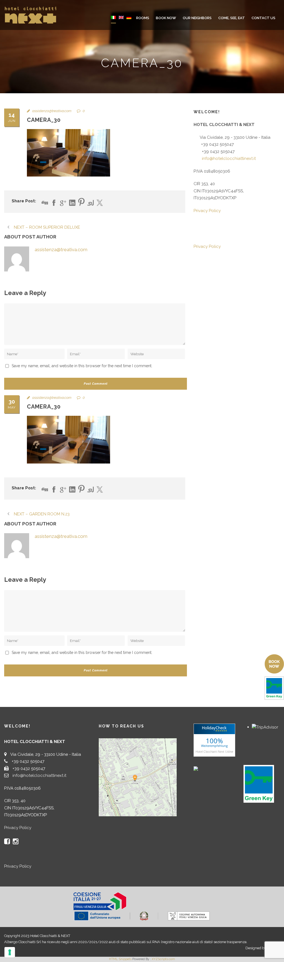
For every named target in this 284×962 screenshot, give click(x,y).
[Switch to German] (129, 21)
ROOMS (142, 18)
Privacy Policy (207, 210)
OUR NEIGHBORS (197, 18)
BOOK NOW (166, 18)
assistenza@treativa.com (51, 111)
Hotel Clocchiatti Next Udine (214, 751)
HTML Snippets (120, 959)
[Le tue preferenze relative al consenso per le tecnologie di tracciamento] (9, 952)
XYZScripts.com (163, 959)
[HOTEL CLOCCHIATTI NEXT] (207, 768)
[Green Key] (259, 783)
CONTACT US (263, 18)
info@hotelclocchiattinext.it (229, 158)
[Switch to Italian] (113, 21)
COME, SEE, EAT (231, 18)
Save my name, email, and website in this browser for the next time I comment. (82, 366)
